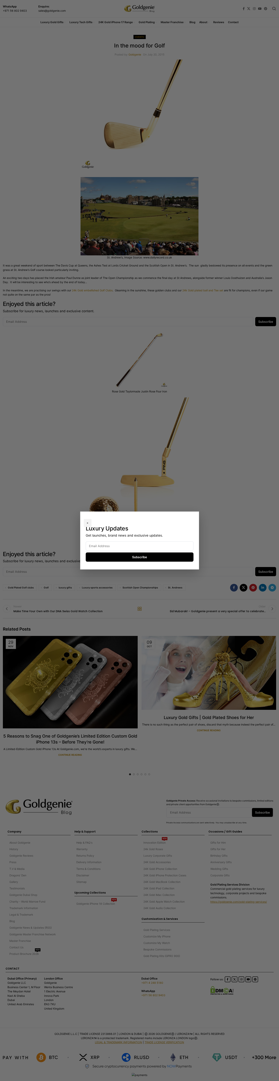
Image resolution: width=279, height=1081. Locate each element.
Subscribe (139, 557)
